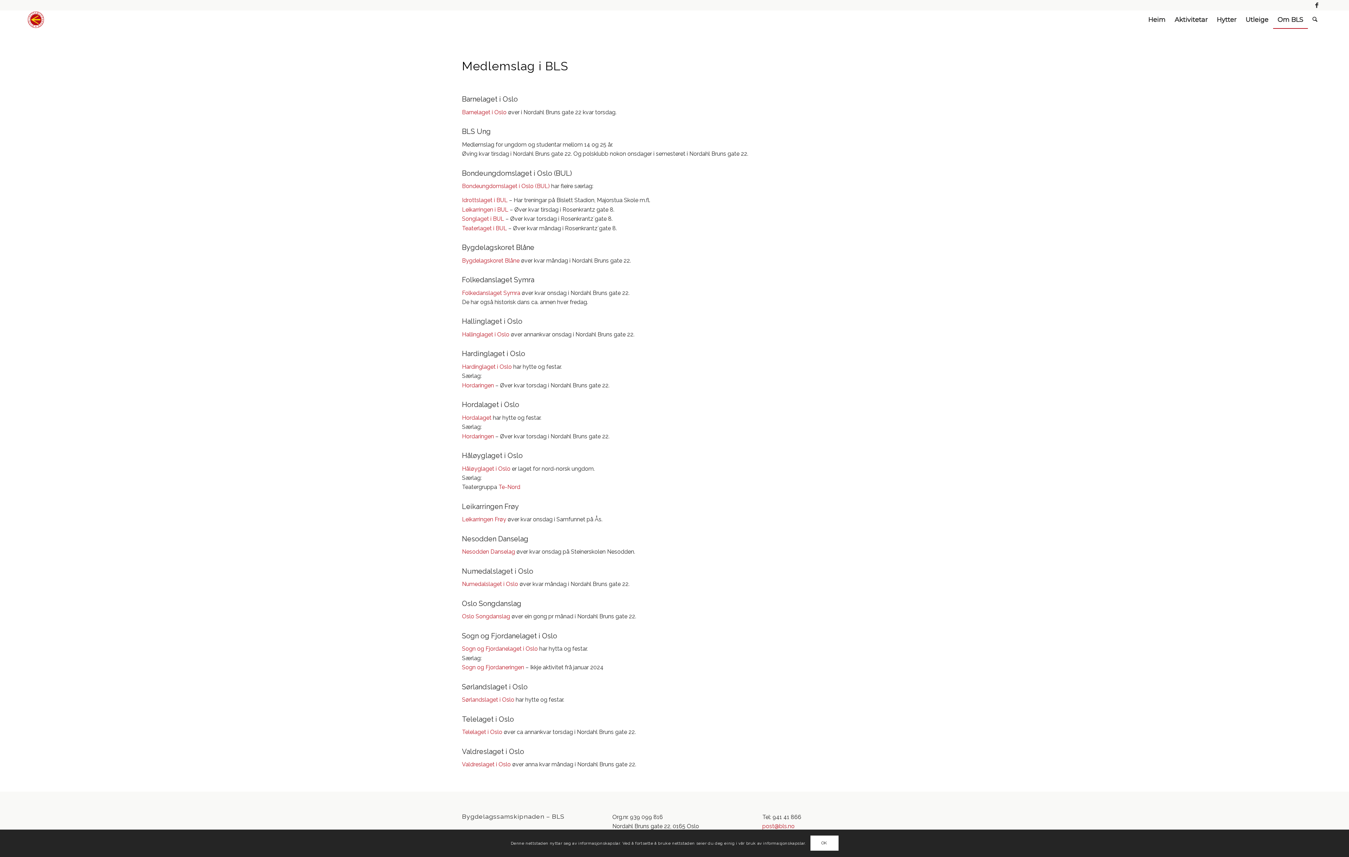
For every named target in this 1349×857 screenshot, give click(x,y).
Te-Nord (509, 487)
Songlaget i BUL (483, 218)
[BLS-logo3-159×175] (36, 19)
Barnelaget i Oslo (484, 112)
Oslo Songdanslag (486, 616)
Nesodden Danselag (488, 551)
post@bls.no (778, 826)
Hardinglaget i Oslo (487, 366)
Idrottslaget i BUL (485, 200)
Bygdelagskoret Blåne (491, 260)
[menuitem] (1157, 19)
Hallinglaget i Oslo (485, 334)
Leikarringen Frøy (484, 519)
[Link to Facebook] (1316, 5)
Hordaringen (478, 385)
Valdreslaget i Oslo (486, 764)
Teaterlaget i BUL (484, 228)
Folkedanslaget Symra (491, 293)
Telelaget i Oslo (482, 732)
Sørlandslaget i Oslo (489, 699)
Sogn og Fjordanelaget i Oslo (500, 648)
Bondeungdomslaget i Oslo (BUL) (506, 186)
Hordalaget (476, 417)
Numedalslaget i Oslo (490, 584)
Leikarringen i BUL (485, 209)
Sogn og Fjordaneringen (493, 667)
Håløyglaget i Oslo (486, 468)
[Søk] (1315, 19)
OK (824, 843)
